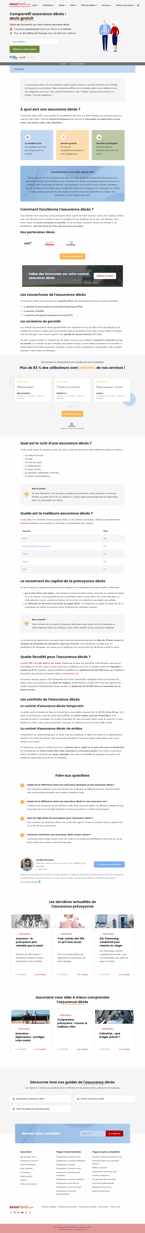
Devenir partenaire (28, 1164)
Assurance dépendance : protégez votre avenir (30, 1037)
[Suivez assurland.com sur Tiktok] (30, 1213)
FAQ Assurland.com (28, 1184)
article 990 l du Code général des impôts (41, 663)
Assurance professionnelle (103, 1183)
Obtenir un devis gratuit (24, 49)
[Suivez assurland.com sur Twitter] (14, 1213)
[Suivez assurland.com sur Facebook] (11, 1213)
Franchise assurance (100, 1175)
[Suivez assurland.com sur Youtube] (22, 1213)
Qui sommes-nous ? (28, 1157)
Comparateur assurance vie (67, 1183)
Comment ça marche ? (29, 1160)
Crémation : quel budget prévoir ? (109, 1035)
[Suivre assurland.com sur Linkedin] (18, 1213)
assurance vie (71, 673)
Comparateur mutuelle (65, 1164)
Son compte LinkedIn (29, 882)
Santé (61, 5)
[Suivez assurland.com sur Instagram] (26, 1213)
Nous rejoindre (26, 1168)
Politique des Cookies (88, 1207)
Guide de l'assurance (100, 1191)
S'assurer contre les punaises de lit (107, 1157)
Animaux (106, 5)
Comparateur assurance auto (68, 1157)
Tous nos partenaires (72, 256)
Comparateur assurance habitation (70, 1160)
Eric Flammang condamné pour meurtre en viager (111, 942)
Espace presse (26, 1176)
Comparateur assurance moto (68, 1168)
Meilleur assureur (99, 1167)
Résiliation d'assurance (101, 1187)
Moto (72, 5)
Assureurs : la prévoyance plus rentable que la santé (29, 942)
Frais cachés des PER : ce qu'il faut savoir (72, 940)
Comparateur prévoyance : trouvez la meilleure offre (72, 1023)
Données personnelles (67, 1207)
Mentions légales (49, 1207)
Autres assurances (124, 5)
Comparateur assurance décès (68, 1187)
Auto (34, 5)
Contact (23, 1180)
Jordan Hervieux (45, 859)
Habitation (48, 5)
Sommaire (19, 69)
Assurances (25, 1172)
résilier (49, 219)
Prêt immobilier (88, 5)
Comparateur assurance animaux (70, 1179)
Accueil (63, 64)
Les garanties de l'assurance (104, 1179)
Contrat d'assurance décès (92, 1098)
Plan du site (115, 1207)
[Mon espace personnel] (138, 5)
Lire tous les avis (72, 413)
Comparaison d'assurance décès (30, 1098)
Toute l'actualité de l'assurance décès (32, 1109)
